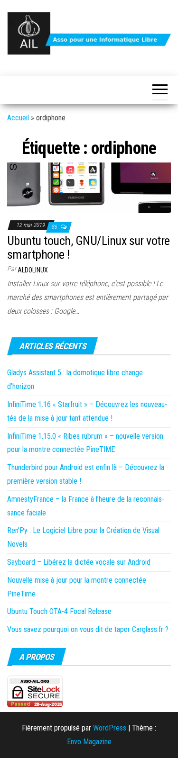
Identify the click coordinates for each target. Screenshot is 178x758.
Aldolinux (33, 270)
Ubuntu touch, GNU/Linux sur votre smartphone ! (88, 248)
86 (54, 227)
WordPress (109, 727)
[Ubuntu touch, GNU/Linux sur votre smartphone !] (89, 187)
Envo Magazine (89, 741)
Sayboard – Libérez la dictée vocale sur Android (78, 562)
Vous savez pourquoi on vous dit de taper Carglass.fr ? (88, 629)
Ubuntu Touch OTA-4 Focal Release (59, 611)
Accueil (18, 117)
